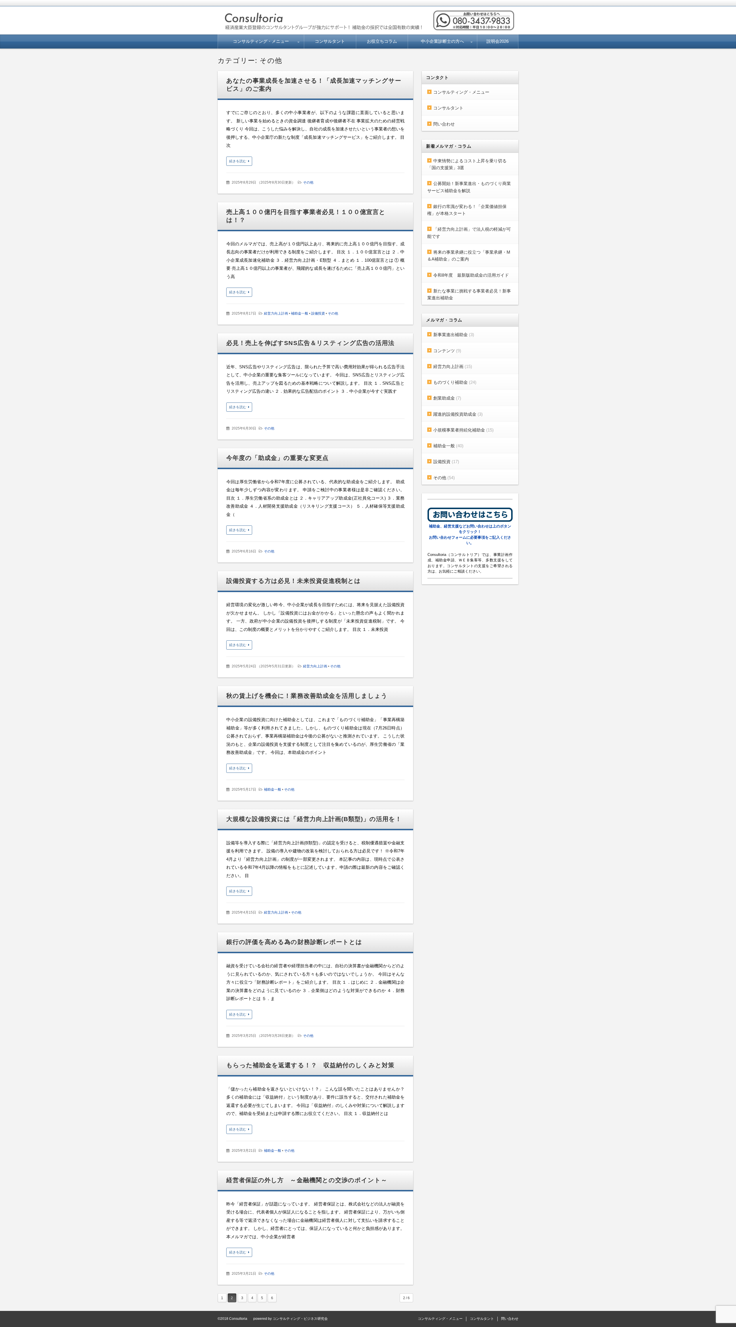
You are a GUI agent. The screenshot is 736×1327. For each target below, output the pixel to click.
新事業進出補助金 (450, 334)
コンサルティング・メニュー (261, 41)
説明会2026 (497, 41)
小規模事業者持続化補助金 (459, 429)
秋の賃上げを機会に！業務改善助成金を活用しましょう (307, 695)
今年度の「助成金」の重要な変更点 (277, 457)
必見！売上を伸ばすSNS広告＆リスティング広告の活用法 (310, 343)
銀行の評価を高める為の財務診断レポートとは (294, 942)
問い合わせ (444, 124)
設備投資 (318, 313)
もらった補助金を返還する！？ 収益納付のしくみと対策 (310, 1065)
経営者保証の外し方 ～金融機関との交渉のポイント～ (306, 1180)
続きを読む (237, 161)
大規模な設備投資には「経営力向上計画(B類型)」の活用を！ (314, 819)
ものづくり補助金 (450, 382)
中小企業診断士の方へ (442, 41)
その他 (308, 182)
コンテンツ (444, 350)
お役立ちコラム (382, 41)
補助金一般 (299, 313)
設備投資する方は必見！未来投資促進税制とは (293, 580)
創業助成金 (444, 398)
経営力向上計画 (276, 313)
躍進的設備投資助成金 (454, 414)
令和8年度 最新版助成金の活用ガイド (471, 275)
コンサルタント (330, 41)
